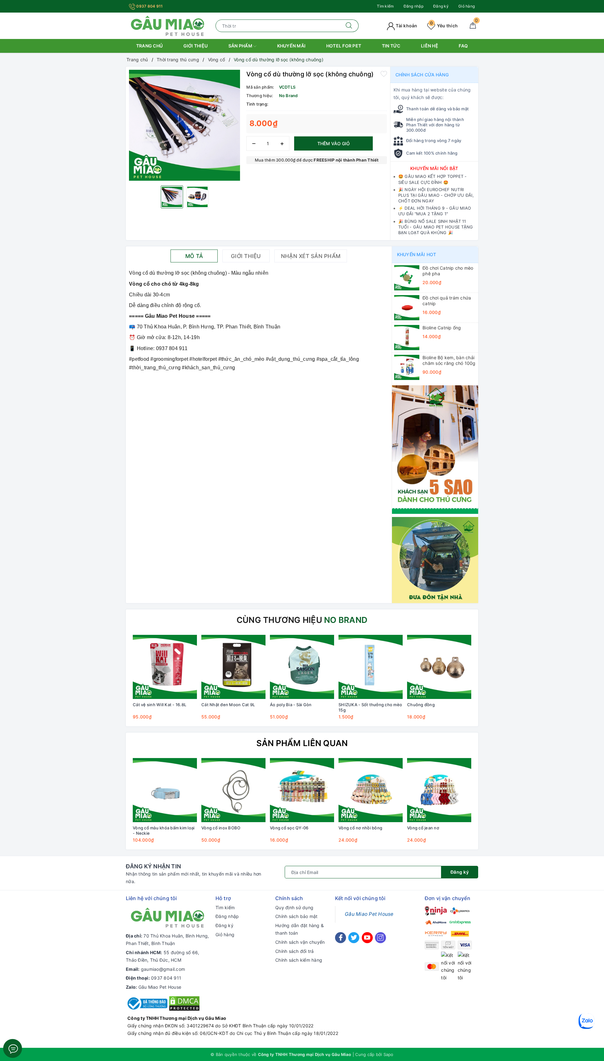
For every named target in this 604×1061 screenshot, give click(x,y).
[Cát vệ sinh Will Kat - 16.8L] (165, 667)
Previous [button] (113, 681)
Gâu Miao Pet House (160, 987)
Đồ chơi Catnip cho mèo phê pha (447, 270)
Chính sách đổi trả (294, 951)
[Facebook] (340, 937)
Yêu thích (444, 25)
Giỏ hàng (466, 6)
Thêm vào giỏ (333, 143)
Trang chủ (149, 45)
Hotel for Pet (343, 45)
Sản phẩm (240, 45)
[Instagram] (380, 937)
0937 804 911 (149, 6)
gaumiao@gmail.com (163, 969)
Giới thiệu (195, 45)
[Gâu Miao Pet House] (167, 25)
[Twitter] (353, 937)
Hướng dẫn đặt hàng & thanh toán (299, 929)
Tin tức (391, 45)
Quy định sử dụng (294, 907)
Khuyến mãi (291, 45)
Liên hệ (429, 45)
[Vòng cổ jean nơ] (439, 790)
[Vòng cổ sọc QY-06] (302, 790)
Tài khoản (406, 25)
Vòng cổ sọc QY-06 (289, 827)
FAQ (463, 45)
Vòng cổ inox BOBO (220, 827)
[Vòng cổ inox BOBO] (233, 790)
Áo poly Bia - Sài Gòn (290, 704)
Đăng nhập (413, 6)
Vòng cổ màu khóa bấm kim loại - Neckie (163, 830)
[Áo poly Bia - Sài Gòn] (302, 667)
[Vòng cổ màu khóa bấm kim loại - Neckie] (165, 790)
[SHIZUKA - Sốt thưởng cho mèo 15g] (370, 667)
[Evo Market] (435, 449)
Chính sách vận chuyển (300, 942)
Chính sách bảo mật (296, 916)
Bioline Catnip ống (441, 327)
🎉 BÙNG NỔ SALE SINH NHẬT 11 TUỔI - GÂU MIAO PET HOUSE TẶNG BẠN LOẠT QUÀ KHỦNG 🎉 (435, 227)
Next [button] (490, 681)
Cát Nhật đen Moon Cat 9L (228, 704)
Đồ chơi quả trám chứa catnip (446, 300)
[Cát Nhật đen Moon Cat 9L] (233, 667)
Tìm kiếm (385, 6)
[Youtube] (367, 937)
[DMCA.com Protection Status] (184, 1003)
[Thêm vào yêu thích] (384, 73)
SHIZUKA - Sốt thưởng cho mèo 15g (370, 707)
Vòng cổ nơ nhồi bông (360, 827)
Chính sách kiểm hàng (298, 960)
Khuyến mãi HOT (416, 254)
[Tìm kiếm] (349, 25)
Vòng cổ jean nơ (423, 827)
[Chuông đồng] (439, 667)
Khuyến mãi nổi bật (434, 168)
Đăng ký (441, 6)
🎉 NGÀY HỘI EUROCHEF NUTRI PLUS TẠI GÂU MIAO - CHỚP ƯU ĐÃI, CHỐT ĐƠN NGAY (436, 195)
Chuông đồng (421, 704)
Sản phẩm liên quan (302, 743)
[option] (184, 125)
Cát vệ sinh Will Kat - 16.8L (159, 704)
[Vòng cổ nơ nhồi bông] (370, 790)
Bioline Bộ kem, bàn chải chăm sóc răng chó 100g (449, 360)
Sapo (388, 1054)
